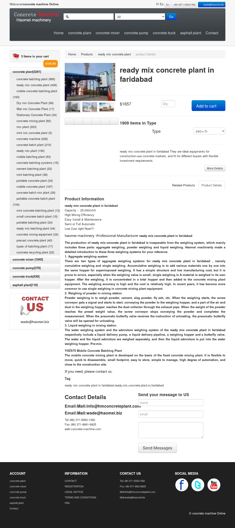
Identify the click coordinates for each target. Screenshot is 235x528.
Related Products (183, 185)
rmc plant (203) (26, 127)
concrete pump (136, 32)
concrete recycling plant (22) (35, 252)
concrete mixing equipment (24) (37, 234)
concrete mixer (108, 32)
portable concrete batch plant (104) (34, 201)
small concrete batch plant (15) (37, 216)
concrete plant (79, 32)
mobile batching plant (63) (34, 156)
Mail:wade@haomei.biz (99, 413)
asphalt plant (190, 32)
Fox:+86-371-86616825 (133, 486)
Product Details (211, 185)
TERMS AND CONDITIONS (80, 497)
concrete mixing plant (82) (34, 121)
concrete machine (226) (32, 138)
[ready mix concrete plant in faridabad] (90, 81)
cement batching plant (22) (34, 168)
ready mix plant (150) (31, 150)
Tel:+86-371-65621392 (132, 481)
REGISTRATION (74, 486)
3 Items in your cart (35, 56)
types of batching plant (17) (35, 246)
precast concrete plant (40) (34, 240)
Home (59, 32)
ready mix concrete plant (114, 54)
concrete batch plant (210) (34, 144)
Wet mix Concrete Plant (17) (35, 109)
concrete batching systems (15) (38, 162)
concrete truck (164, 32)
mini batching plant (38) (32, 174)
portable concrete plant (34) (35, 180)
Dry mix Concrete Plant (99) (35, 103)
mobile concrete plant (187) (35, 186)
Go (171, 16)
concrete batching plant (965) (36, 79)
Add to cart (207, 106)
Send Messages (157, 448)
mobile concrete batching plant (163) (35, 94)
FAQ (67, 503)
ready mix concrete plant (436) (37, 85)
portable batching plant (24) (35, 222)
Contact (212, 32)
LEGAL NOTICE (74, 492)
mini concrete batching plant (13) (38, 210)
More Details (215, 168)
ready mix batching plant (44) (36, 228)
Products (87, 54)
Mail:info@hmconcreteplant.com (109, 406)
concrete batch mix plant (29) (36, 192)
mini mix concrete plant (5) (34, 133)
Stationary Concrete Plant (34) (37, 115)
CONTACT (71, 481)
